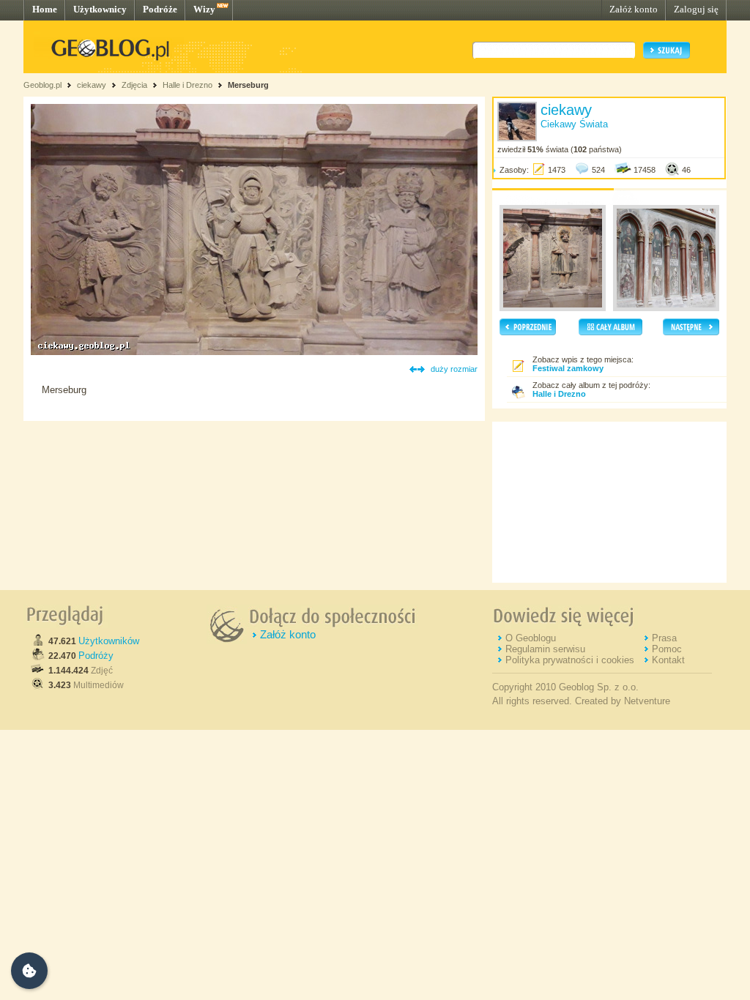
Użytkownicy (100, 9)
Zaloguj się (696, 9)
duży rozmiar (454, 369)
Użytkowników (108, 640)
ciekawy (91, 85)
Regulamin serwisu (545, 648)
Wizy (204, 9)
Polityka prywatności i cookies (569, 659)
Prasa (664, 638)
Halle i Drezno (187, 85)
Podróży (96, 655)
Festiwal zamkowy (568, 368)
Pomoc (667, 648)
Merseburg (248, 85)
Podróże (160, 9)
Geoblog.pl (42, 85)
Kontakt (668, 659)
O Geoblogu (530, 638)
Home (44, 9)
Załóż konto (633, 9)
